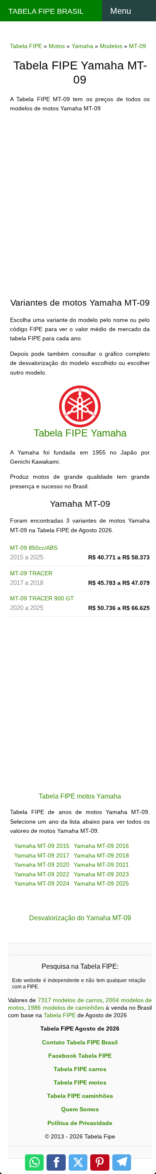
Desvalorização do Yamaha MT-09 (80, 917)
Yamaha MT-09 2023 (101, 874)
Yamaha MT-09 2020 (41, 864)
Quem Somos (80, 1109)
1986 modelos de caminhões (65, 1007)
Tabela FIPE (60, 1015)
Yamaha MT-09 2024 (41, 883)
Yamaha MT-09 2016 (101, 845)
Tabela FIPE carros (80, 1069)
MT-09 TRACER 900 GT (42, 598)
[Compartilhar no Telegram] (121, 1162)
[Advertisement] (78, 197)
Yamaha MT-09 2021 (101, 864)
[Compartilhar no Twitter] (78, 1162)
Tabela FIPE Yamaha (80, 433)
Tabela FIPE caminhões (80, 1095)
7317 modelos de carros (70, 1000)
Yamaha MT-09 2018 (101, 855)
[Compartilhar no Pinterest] (99, 1162)
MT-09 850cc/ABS (33, 547)
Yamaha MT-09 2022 (41, 874)
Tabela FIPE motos (80, 1082)
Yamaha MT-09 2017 (41, 855)
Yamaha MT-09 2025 (101, 883)
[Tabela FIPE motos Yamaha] (80, 405)
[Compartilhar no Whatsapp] (34, 1162)
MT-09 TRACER (31, 573)
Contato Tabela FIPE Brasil (80, 1042)
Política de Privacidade (79, 1123)
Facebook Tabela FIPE (79, 1055)
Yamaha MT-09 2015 (41, 845)
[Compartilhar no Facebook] (56, 1162)
